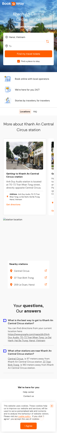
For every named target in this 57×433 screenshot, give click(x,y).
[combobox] (28, 37)
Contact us (28, 396)
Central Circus (15, 358)
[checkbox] (18, 61)
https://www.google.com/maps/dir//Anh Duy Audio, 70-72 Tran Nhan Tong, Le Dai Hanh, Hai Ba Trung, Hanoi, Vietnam (29, 337)
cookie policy (24, 416)
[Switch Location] (47, 41)
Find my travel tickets (28, 53)
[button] (53, 4)
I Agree (28, 425)
